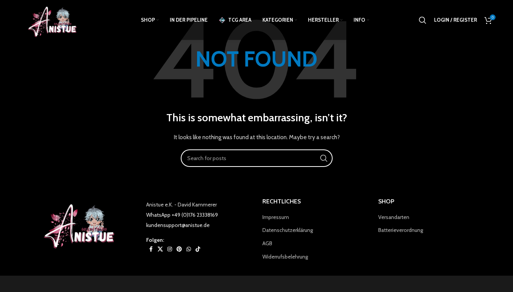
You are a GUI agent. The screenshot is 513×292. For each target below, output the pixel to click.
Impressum (275, 217)
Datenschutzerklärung (287, 230)
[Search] (422, 20)
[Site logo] (55, 19)
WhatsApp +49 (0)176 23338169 (182, 214)
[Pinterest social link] (179, 249)
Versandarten (393, 217)
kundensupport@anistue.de (178, 225)
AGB (267, 243)
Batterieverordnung (400, 230)
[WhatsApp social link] (188, 249)
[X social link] (160, 249)
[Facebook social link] (150, 249)
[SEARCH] (324, 158)
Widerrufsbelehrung (285, 256)
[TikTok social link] (197, 249)
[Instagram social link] (169, 249)
